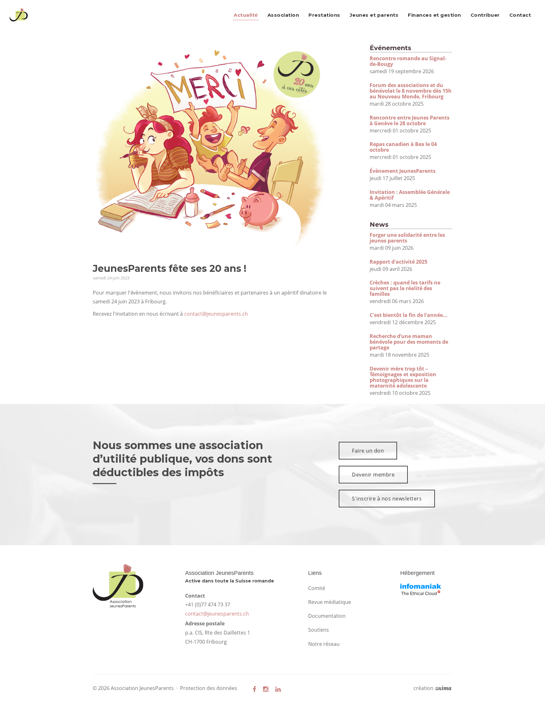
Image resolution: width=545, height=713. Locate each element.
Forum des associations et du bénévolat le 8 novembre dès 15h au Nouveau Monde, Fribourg (411, 90)
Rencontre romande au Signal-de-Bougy (408, 61)
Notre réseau (324, 643)
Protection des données (208, 688)
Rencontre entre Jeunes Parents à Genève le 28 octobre (409, 120)
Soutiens (318, 629)
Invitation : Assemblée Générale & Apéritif (410, 195)
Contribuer (485, 15)
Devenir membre (373, 474)
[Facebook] (254, 689)
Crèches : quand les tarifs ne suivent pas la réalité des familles (405, 288)
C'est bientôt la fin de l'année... (409, 315)
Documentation (327, 615)
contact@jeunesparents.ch (216, 313)
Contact (520, 15)
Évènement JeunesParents (403, 171)
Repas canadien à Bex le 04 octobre (403, 147)
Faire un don (368, 450)
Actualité (246, 15)
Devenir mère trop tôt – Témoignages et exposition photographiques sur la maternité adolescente (403, 377)
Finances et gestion (434, 15)
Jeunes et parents (374, 15)
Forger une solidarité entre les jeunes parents (407, 237)
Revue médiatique (329, 602)
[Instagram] (265, 689)
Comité (316, 588)
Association (283, 15)
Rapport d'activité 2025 (398, 262)
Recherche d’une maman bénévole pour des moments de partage (409, 341)
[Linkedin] (278, 689)
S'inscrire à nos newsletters (387, 498)
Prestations (324, 15)
